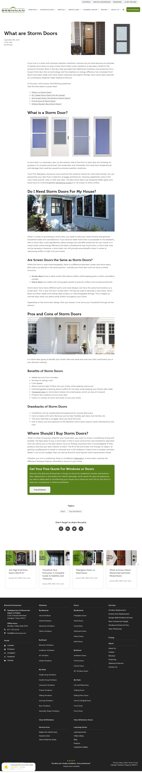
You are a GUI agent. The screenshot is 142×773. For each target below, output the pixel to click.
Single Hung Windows (47, 675)
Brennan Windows (46, 645)
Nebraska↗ (79, 458)
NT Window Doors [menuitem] (81, 671)
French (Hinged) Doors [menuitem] (82, 701)
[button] (138, 564)
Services (61, 10)
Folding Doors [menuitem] (79, 690)
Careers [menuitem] (111, 652)
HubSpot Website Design (120, 765)
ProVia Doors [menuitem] (79, 661)
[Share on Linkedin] (67, 528)
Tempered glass (39, 392)
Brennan (10, 45)
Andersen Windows (46, 650)
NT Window (43, 655)
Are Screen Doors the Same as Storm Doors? (51, 98)
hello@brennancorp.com (16, 633)
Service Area (74, 10)
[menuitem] (86, 2)
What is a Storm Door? (42, 92)
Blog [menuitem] (75, 739)
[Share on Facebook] (61, 528)
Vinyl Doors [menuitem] (78, 626)
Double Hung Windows (48, 680)
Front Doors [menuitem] (78, 711)
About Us (115, 10)
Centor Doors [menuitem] (79, 666)
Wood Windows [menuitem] (45, 621)
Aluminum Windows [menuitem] (47, 626)
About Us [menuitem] (112, 648)
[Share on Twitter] (74, 528)
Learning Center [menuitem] (80, 732)
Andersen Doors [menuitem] (80, 655)
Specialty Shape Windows (49, 711)
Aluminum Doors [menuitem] (80, 631)
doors (63, 511)
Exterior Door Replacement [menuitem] (119, 614)
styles (66, 177)
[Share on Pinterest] (81, 528)
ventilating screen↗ (64, 183)
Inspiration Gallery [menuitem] (81, 747)
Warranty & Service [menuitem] (116, 663)
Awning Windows (46, 701)
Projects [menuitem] (77, 743)
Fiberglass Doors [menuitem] (80, 615)
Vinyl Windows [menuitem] (45, 615)
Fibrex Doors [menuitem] (78, 636)
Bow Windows (44, 706)
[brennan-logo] (13, 9)
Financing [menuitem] (112, 659)
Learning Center (90, 10)
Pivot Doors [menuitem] (78, 706)
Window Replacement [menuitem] (117, 610)
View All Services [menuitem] (115, 629)
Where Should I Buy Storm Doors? (47, 104)
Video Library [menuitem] (79, 736)
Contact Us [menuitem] (113, 667)
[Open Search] (123, 9)
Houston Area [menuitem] (44, 736)
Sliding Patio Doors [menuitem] (81, 695)
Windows (32, 10)
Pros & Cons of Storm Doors (44, 101)
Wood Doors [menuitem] (78, 621)
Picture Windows (45, 690)
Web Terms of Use (131, 763)
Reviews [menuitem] (112, 656)
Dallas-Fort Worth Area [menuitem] (48, 732)
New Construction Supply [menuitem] (118, 621)
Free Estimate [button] (133, 10)
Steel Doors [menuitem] (78, 641)
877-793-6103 (13, 630)
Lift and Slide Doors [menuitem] (81, 685)
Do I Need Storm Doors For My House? (48, 95)
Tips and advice (75, 511)
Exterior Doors (47, 10)
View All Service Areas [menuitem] (47, 739)
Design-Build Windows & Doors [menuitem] (121, 618)
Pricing (104, 10)
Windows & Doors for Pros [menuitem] (119, 625)
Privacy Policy (118, 763)
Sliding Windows (45, 695)
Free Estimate (40, 490)
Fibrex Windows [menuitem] (45, 631)
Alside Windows (45, 661)
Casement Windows (47, 685)
